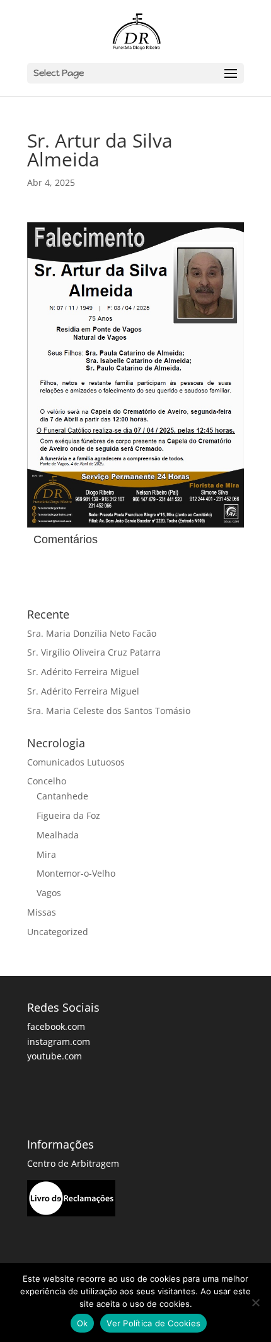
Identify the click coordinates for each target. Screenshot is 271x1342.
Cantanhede (62, 796)
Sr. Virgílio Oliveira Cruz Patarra (94, 652)
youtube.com (54, 1056)
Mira (46, 854)
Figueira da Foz (68, 815)
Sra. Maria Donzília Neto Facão (91, 633)
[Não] (255, 1302)
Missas (41, 912)
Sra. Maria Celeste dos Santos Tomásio (108, 711)
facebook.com (56, 1026)
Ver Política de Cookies (153, 1323)
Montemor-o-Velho (76, 873)
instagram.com (58, 1041)
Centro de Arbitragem (73, 1163)
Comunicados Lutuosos (76, 762)
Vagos (49, 893)
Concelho (46, 781)
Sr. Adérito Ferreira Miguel (83, 672)
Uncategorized (57, 932)
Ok (82, 1323)
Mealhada (58, 835)
